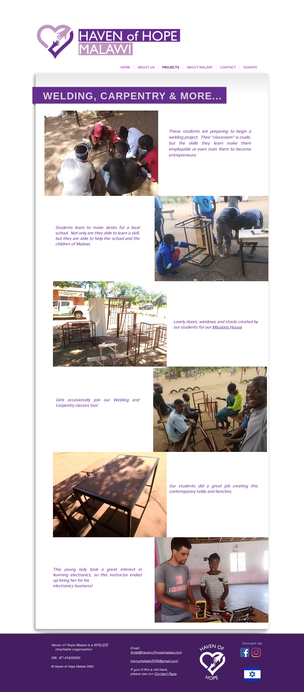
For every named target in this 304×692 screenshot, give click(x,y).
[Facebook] (244, 652)
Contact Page (165, 674)
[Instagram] (256, 652)
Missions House (227, 326)
